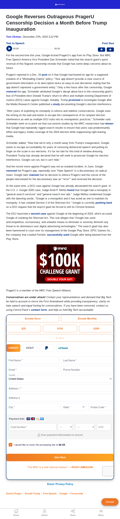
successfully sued (58, 234)
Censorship (76, 493)
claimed (34, 174)
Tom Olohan (13, 36)
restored (11, 91)
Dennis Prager (14, 493)
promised (74, 100)
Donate (110, 501)
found (70, 190)
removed (11, 170)
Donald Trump (32, 493)
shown (109, 123)
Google (64, 493)
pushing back (103, 202)
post (44, 74)
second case (38, 213)
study (56, 104)
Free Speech (50, 493)
